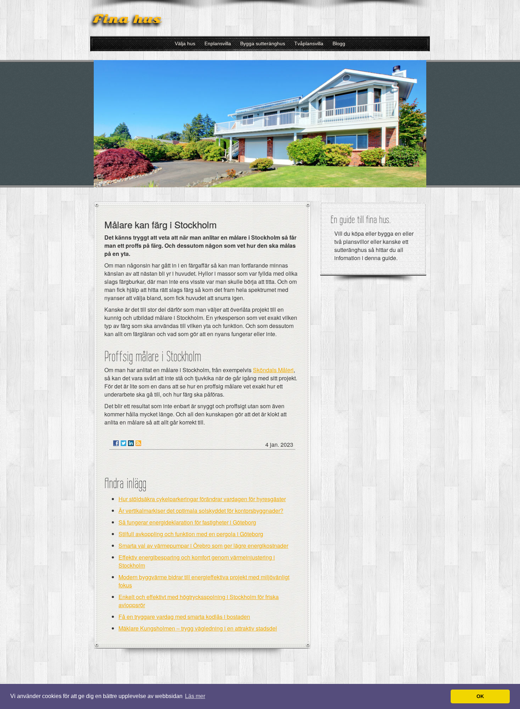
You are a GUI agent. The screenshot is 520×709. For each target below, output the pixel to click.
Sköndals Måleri (273, 370)
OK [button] (480, 696)
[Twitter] (123, 443)
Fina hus (127, 19)
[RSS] (138, 443)
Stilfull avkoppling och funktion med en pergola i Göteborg (191, 534)
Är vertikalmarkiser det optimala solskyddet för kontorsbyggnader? (201, 510)
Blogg (339, 43)
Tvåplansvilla (308, 43)
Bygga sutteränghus (262, 43)
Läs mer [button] (195, 696)
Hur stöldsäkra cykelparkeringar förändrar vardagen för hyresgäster (202, 499)
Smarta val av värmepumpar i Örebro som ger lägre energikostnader (203, 545)
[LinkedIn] (131, 443)
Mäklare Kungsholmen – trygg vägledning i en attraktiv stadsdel (198, 628)
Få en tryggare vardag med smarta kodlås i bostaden (184, 617)
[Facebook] (116, 443)
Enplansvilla (217, 43)
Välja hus (185, 43)
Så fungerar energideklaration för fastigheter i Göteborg (187, 522)
